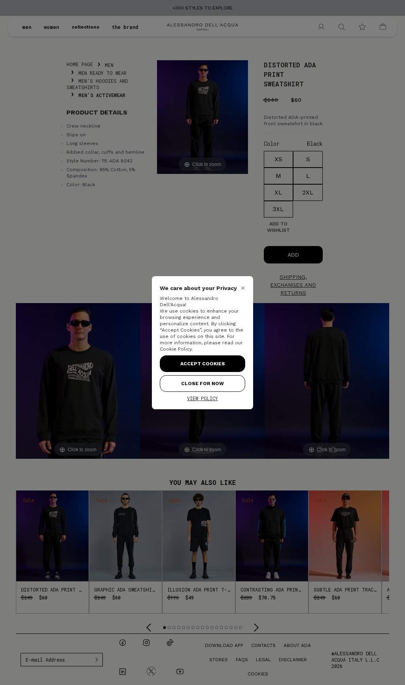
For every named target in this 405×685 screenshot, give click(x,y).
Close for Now (202, 383)
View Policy (202, 398)
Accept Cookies (202, 363)
